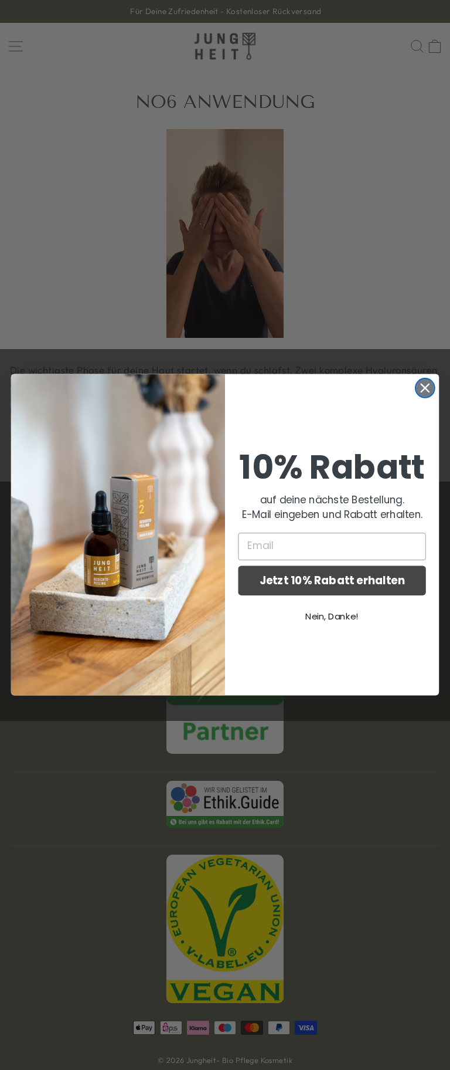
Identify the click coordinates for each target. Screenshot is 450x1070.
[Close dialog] (425, 388)
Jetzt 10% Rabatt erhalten (332, 580)
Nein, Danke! (332, 616)
